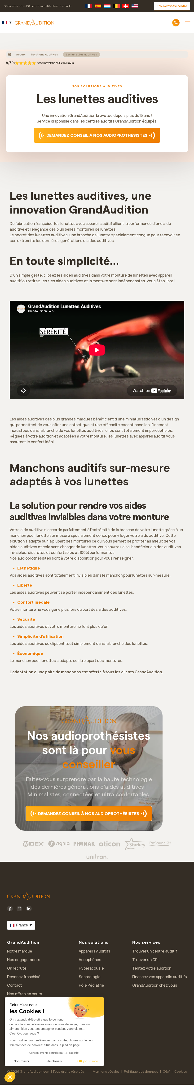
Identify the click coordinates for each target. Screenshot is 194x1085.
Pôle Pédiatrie (91, 985)
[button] (10, 1077)
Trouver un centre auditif (154, 951)
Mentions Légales (106, 1071)
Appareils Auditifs (94, 951)
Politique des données (141, 1071)
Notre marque (19, 951)
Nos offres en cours (24, 993)
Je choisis (54, 1061)
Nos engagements (23, 959)
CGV (166, 1071)
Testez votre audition (151, 968)
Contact (14, 985)
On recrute (16, 968)
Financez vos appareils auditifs (159, 976)
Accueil (21, 54)
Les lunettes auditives (81, 54)
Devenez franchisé (23, 976)
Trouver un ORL (145, 959)
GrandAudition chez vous (154, 985)
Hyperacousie (91, 968)
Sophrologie (90, 976)
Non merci (21, 1061)
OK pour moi (87, 1061)
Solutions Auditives (44, 54)
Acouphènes (90, 959)
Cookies (180, 1071)
